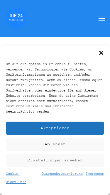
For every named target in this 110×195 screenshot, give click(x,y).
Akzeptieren (55, 128)
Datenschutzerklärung (62, 174)
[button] (101, 53)
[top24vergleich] (16, 25)
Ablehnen (55, 144)
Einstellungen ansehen (55, 160)
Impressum (95, 174)
